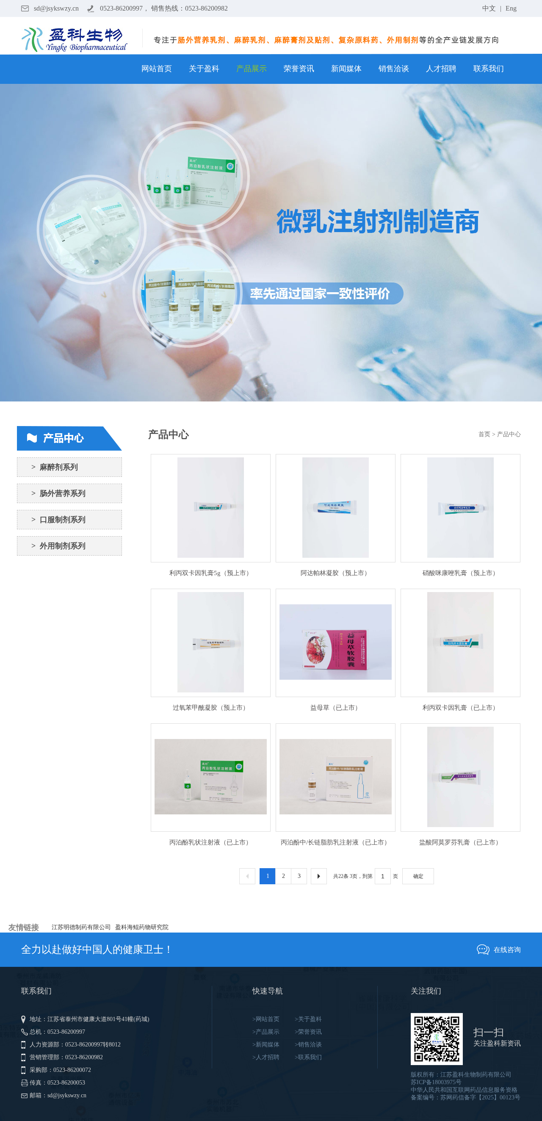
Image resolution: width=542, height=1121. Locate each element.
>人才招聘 (265, 1057)
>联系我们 (308, 1057)
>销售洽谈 (308, 1044)
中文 (489, 8)
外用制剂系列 (58, 546)
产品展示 (251, 68)
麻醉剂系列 (54, 467)
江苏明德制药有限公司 (81, 927)
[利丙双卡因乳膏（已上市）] (460, 643)
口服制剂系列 (58, 519)
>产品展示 (265, 1032)
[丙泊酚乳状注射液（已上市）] (211, 777)
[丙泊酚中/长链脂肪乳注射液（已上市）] (335, 777)
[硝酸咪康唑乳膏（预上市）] (460, 508)
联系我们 (488, 68)
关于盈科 (204, 68)
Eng (511, 8)
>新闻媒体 (265, 1044)
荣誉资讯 (299, 68)
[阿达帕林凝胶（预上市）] (335, 508)
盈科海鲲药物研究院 (142, 927)
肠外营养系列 (58, 493)
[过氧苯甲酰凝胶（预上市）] (211, 643)
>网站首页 (265, 1019)
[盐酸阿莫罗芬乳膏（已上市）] (460, 777)
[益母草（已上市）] (335, 643)
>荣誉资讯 (308, 1032)
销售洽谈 (394, 68)
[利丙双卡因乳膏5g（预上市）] (211, 508)
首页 (484, 434)
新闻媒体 (346, 68)
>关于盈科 (308, 1019)
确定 (418, 876)
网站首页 (156, 68)
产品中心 (509, 434)
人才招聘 (441, 68)
